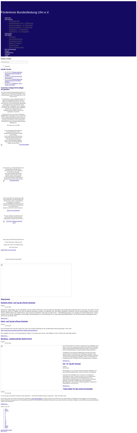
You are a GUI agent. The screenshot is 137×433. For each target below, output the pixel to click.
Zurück (7, 410)
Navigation (4, 14)
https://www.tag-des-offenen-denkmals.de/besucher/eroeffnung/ (19, 330)
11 (5, 420)
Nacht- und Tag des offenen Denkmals (14, 321)
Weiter (6, 426)
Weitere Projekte (15, 43)
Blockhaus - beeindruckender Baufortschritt (16, 339)
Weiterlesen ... (5, 318)
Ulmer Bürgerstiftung (37, 398)
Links (6, 55)
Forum (7, 51)
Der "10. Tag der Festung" (72, 364)
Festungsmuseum (15, 41)
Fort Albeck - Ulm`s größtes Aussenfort (13, 84)
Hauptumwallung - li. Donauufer (20, 27)
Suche (6, 7)
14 (5, 424)
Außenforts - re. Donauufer (19, 32)
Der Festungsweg (10, 49)
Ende (6, 427)
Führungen (8, 33)
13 (5, 423)
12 (5, 422)
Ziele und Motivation (16, 47)
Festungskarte (14, 21)
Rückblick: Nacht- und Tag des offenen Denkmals (18, 303)
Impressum (8, 8)
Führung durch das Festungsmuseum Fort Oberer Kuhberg (13, 73)
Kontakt (7, 54)
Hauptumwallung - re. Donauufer (21, 25)
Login (6, 6)
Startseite (8, 17)
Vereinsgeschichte (16, 39)
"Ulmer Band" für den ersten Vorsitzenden (78, 389)
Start (6, 409)
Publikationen (9, 52)
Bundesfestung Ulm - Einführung (21, 23)
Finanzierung (13, 45)
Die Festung (9, 19)
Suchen (3, 62)
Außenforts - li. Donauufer (18, 29)
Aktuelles (12, 37)
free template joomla (6, 430)
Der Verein (8, 35)
